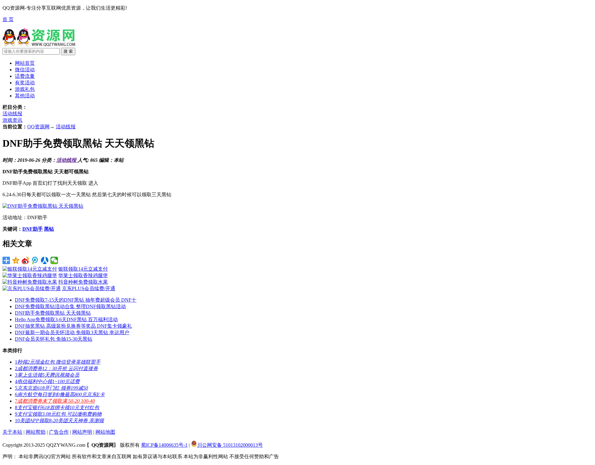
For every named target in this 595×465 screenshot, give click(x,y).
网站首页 (25, 63)
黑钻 (49, 229)
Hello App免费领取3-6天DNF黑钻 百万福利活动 (66, 319)
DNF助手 (32, 229)
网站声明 (82, 432)
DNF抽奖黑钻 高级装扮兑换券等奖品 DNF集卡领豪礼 (73, 326)
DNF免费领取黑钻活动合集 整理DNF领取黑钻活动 (70, 306)
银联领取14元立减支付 (83, 269)
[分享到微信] (54, 260)
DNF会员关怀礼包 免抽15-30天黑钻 (53, 339)
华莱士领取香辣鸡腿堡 (83, 275)
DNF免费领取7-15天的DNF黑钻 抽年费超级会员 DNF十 (75, 300)
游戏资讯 (12, 120)
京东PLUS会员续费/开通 (88, 288)
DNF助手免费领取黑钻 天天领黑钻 (53, 313)
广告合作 (59, 432)
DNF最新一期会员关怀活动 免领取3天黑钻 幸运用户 (72, 332)
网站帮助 (36, 432)
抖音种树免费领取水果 (83, 282)
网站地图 (105, 432)
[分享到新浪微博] (25, 260)
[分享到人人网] (45, 260)
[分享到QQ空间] (16, 260)
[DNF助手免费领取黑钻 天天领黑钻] (42, 206)
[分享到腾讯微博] (35, 260)
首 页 (8, 19)
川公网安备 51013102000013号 (230, 445)
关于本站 (12, 432)
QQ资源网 (38, 126)
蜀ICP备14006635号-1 (164, 445)
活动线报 (12, 113)
